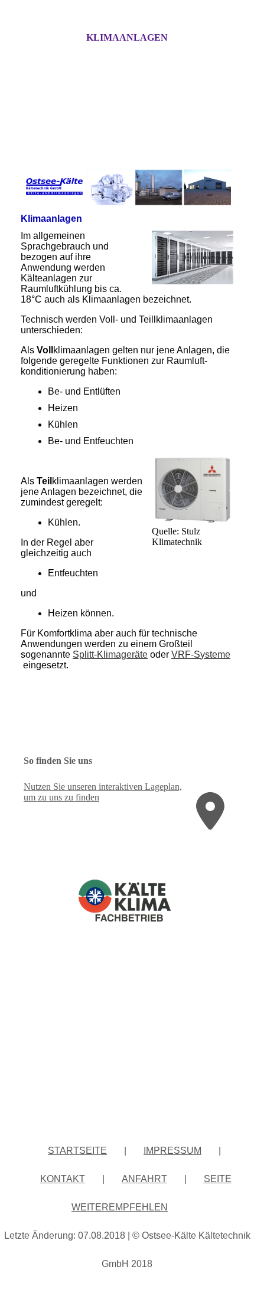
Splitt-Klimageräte (110, 654)
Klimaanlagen (127, 37)
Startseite (77, 1151)
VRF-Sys (190, 654)
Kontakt (62, 1179)
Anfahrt (144, 1179)
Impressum (172, 1151)
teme (220, 654)
